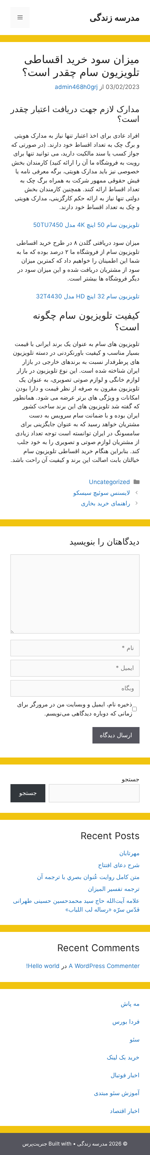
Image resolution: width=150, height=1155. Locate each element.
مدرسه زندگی (115, 17)
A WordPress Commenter (104, 965)
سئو (135, 1039)
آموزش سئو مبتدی (117, 1093)
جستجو (131, 779)
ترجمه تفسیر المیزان (114, 888)
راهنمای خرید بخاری (105, 503)
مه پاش (130, 1003)
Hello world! (43, 965)
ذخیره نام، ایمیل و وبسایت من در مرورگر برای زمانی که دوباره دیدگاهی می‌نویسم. (74, 709)
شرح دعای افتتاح (119, 865)
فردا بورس (126, 1021)
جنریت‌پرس (34, 1143)
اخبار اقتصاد (125, 1110)
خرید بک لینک (123, 1057)
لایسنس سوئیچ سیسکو (101, 492)
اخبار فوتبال (125, 1075)
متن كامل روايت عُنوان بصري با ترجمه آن (88, 876)
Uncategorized (109, 481)
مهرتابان (129, 853)
